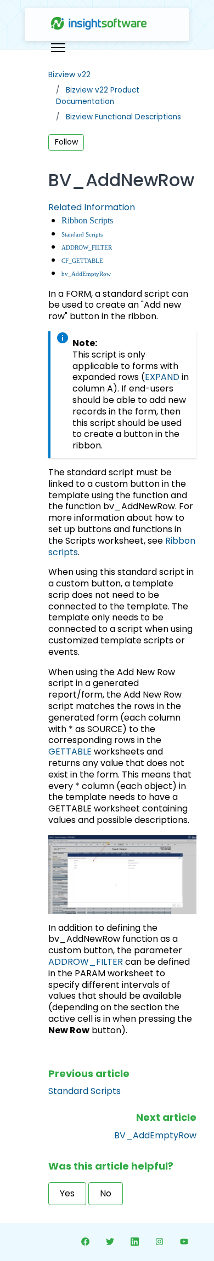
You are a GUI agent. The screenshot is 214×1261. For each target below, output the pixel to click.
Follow (66, 141)
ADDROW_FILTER (86, 248)
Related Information (91, 207)
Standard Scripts (82, 235)
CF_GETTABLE (82, 261)
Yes (67, 1193)
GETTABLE (70, 751)
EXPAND (162, 377)
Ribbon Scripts (87, 220)
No (105, 1193)
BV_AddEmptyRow (155, 1135)
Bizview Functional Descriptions (123, 117)
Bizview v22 (69, 75)
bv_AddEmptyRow (86, 274)
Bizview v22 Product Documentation (97, 95)
